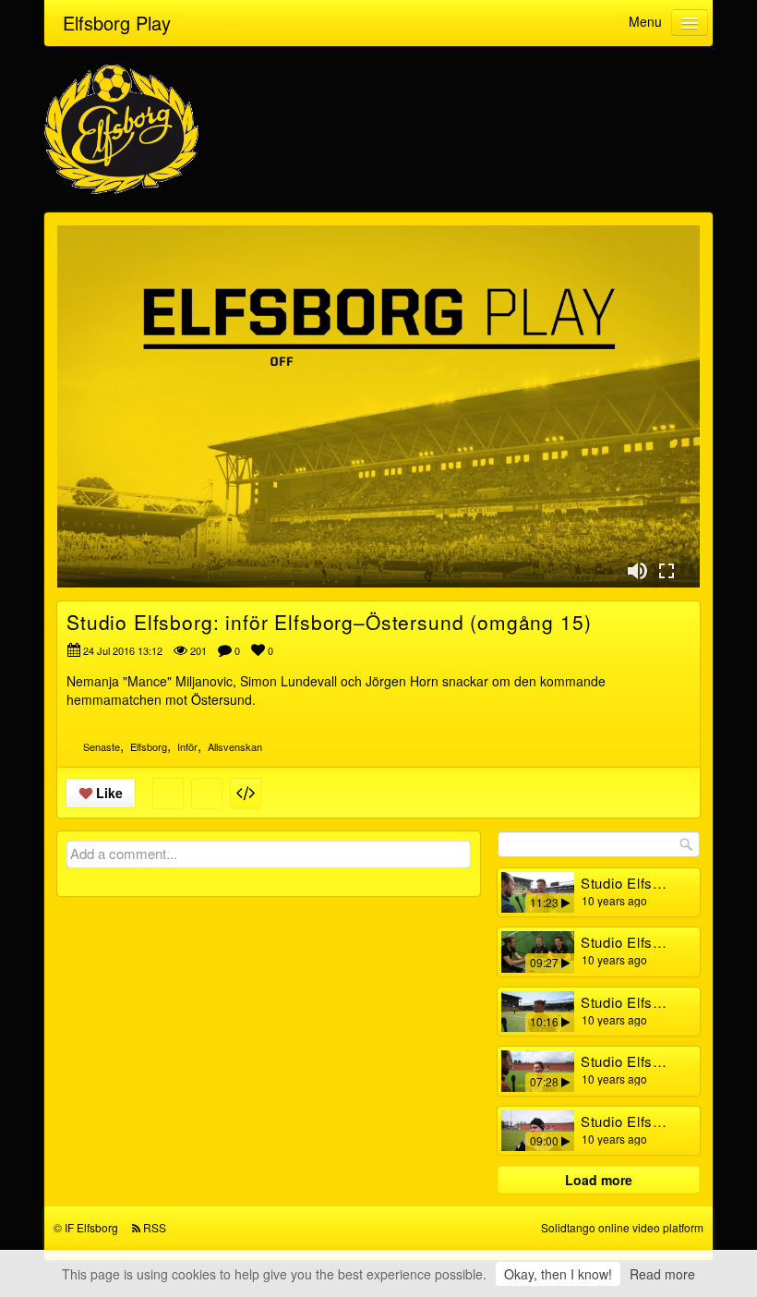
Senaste (101, 746)
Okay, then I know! (558, 1274)
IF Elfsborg (91, 1227)
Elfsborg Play (117, 22)
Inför (187, 746)
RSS (154, 1227)
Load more (598, 1179)
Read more (662, 1274)
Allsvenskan (235, 746)
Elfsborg (148, 746)
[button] (637, 571)
